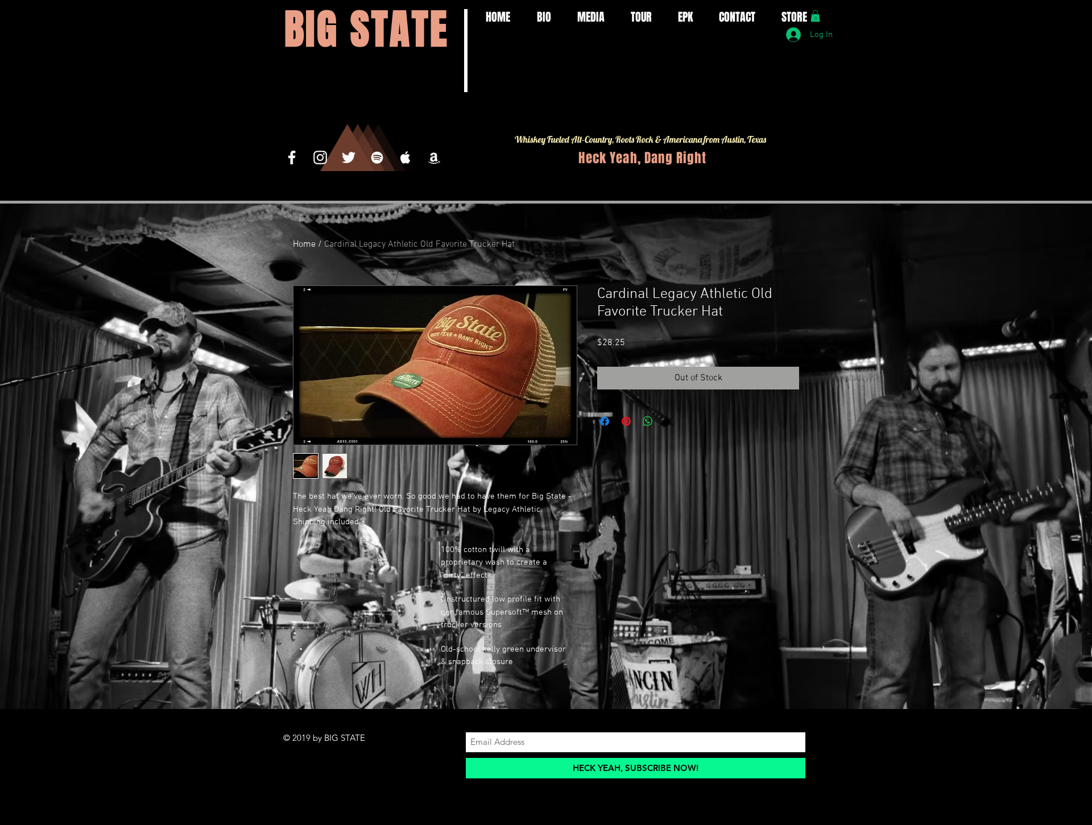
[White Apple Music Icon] (405, 157)
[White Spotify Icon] (377, 157)
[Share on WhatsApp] (648, 421)
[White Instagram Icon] (320, 157)
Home (304, 244)
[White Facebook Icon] (292, 157)
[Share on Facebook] (604, 421)
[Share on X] (669, 421)
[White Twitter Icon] (349, 157)
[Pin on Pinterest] (626, 421)
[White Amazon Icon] (434, 157)
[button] (815, 16)
